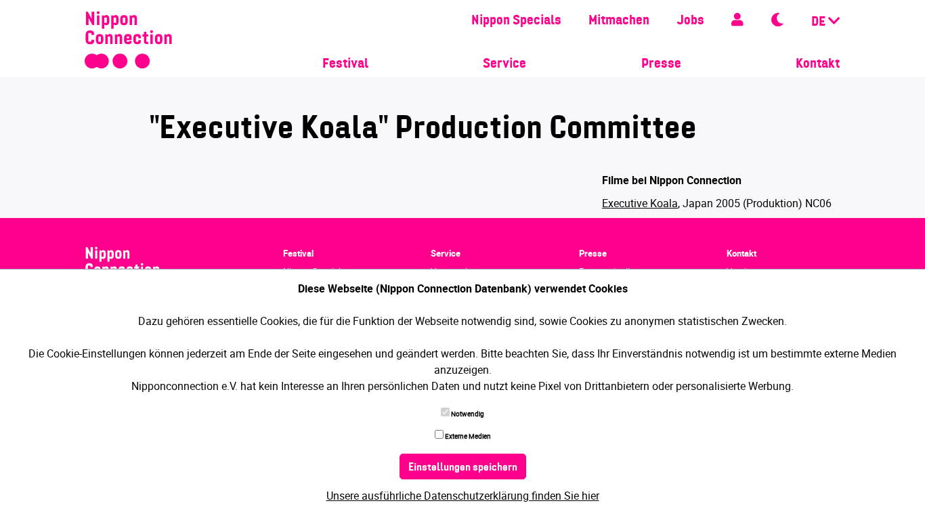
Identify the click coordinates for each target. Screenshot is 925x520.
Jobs (690, 21)
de (819, 22)
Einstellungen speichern (462, 467)
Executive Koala (640, 203)
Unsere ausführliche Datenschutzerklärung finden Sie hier (462, 495)
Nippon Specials (516, 21)
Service (504, 64)
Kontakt (818, 64)
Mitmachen (618, 21)
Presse (661, 64)
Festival (345, 64)
